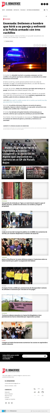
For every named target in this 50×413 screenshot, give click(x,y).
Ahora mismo (9, 9)
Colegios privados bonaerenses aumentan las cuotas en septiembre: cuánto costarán (25, 343)
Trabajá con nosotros (10, 399)
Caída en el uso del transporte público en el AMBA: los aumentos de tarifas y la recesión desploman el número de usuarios (24, 232)
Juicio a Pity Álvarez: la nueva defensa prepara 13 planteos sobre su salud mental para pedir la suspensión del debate (24, 260)
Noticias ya (16, 9)
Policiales (23, 9)
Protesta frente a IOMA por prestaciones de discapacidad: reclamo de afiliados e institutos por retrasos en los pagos (24, 288)
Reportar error (8, 395)
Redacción (7, 392)
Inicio (3, 9)
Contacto (7, 397)
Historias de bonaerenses (33, 9)
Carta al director (9, 394)
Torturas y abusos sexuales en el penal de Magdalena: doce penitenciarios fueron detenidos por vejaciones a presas (21, 316)
